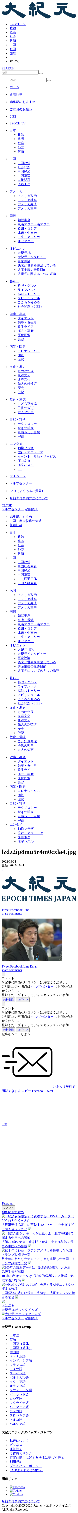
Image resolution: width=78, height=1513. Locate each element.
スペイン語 (18, 1373)
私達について (19, 1440)
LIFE (13, 57)
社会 (13, 36)
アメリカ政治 (27, 195)
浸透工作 (24, 184)
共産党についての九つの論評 (38, 670)
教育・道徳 (18, 399)
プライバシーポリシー (26, 1466)
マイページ (18, 476)
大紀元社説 (26, 252)
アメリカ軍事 (27, 208)
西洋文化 (24, 379)
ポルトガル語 (19, 1377)
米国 (13, 49)
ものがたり (26, 371)
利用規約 (16, 1461)
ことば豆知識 (27, 741)
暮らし (14, 281)
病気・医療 (18, 346)
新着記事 (16, 94)
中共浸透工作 (27, 579)
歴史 (21, 388)
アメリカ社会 (27, 200)
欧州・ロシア (27, 228)
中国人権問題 (27, 583)
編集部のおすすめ (22, 102)
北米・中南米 (27, 232)
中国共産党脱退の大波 (26, 521)
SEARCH (8, 68)
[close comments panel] (3, 974)
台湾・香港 (26, 620)
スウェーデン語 (21, 1390)
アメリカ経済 (27, 204)
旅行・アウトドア (30, 452)
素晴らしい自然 (29, 432)
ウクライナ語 (19, 1402)
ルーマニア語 (19, 1407)
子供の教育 (26, 408)
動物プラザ (26, 448)
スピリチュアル (29, 298)
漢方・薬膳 (26, 331)
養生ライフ (26, 326)
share (5, 913)
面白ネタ (24, 460)
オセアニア (26, 241)
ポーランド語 (19, 1394)
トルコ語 (16, 1419)
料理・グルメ (27, 285)
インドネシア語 (21, 1360)
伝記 (21, 392)
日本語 (14, 1335)
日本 (13, 130)
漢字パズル (26, 465)
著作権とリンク (21, 1453)
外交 (21, 147)
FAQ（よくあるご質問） (27, 490)
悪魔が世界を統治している (37, 265)
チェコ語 (16, 1411)
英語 (13, 1339)
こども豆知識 (27, 403)
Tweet (49, 1091)
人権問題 (24, 180)
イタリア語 (18, 1381)
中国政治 (24, 163)
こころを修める (29, 302)
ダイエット (26, 318)
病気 (21, 355)
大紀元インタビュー (32, 257)
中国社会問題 (27, 566)
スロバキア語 (19, 1415)
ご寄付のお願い (21, 109)
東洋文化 (24, 375)
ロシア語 (16, 1398)
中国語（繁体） (21, 1348)
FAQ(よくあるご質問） (26, 1470)
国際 (13, 53)
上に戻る (8, 1305)
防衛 (13, 40)
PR (20, 469)
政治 (13, 28)
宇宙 (21, 436)
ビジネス (16, 1445)
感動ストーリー (29, 294)
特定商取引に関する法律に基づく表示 (37, 1457)
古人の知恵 (26, 412)
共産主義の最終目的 (32, 269)
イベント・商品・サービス (37, 456)
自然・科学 (18, 419)
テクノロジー (27, 423)
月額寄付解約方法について (29, 498)
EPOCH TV (18, 24)
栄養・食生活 (27, 322)
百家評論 (24, 261)
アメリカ (16, 191)
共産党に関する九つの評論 (37, 274)
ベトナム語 (18, 1356)
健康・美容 (18, 314)
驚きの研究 (26, 428)
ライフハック (27, 289)
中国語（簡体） (21, 1343)
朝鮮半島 (24, 220)
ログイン (23, 999)
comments (15, 913)
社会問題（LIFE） (31, 306)
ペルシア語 (18, 1423)
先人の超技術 (27, 383)
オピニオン (18, 248)
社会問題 (24, 167)
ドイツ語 (16, 1369)
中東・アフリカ (29, 237)
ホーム (14, 87)
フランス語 (18, 1364)
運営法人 (16, 1449)
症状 (21, 359)
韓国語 (14, 1352)
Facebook (38, 1091)
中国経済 (24, 171)
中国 (13, 45)
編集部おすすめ (21, 516)
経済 (13, 32)
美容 (21, 339)
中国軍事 (24, 175)
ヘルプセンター (21, 483)
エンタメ (16, 444)
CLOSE (7, 505)
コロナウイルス (29, 351)
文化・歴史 (18, 366)
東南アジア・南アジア (34, 224)
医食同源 (24, 335)
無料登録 (8, 999)
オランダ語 (18, 1386)
